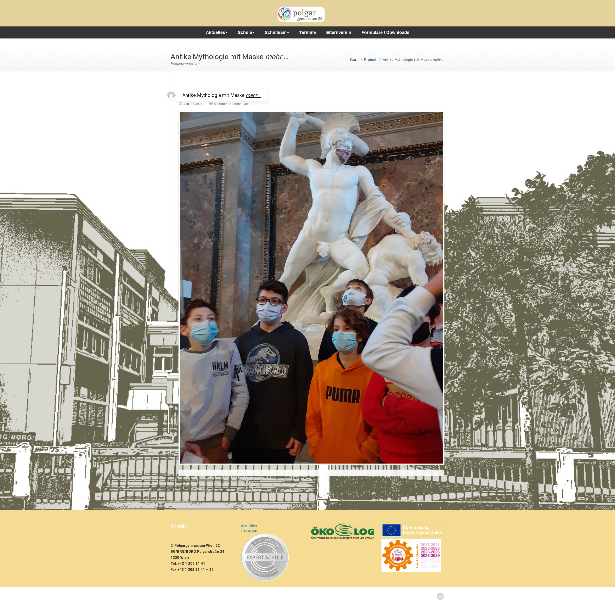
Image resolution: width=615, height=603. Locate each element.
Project (370, 59)
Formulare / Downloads (385, 32)
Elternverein (338, 32)
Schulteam (276, 32)
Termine (307, 32)
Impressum (249, 531)
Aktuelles (215, 32)
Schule (245, 32)
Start (354, 59)
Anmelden (249, 526)
